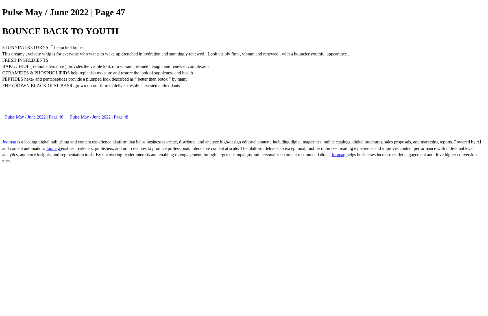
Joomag (9, 141)
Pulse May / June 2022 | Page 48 (99, 117)
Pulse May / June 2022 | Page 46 (34, 117)
